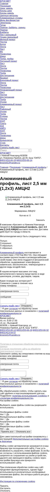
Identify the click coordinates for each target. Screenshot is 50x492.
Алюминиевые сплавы (11, 18)
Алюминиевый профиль (34, 167)
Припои (4, 30)
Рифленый (5, 109)
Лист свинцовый (8, 35)
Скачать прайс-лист (9, 147)
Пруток (3, 42)
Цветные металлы (9, 15)
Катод (3, 44)
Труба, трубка (6, 59)
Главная (4, 3)
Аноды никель (7, 13)
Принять (4, 486)
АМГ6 (3, 128)
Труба (3, 73)
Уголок (3, 102)
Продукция (5, 6)
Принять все (7, 432)
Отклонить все (23, 432)
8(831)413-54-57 (8, 332)
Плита (3, 123)
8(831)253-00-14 (24, 160)
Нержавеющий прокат (11, 90)
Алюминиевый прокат (11, 104)
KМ (5, 1)
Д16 (2, 126)
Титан (3, 25)
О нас (3, 143)
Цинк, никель (6, 8)
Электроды (5, 23)
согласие (13, 308)
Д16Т (2, 121)
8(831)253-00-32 (41, 330)
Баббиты (4, 32)
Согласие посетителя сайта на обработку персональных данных (20, 350)
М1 (1, 51)
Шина (3, 56)
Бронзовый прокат (9, 80)
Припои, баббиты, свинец (12, 27)
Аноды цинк (6, 11)
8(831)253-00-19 (8, 160)
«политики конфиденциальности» (16, 398)
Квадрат (4, 78)
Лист (2, 49)
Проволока (5, 54)
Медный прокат (7, 39)
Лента (3, 47)
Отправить (26, 306)
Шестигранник (7, 75)
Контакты (4, 145)
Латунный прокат (8, 61)
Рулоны (4, 116)
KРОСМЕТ (5, 153)
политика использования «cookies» (29, 396)
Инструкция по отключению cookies (17, 481)
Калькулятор (6, 140)
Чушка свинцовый (9, 37)
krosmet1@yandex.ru (10, 163)
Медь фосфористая (9, 20)
